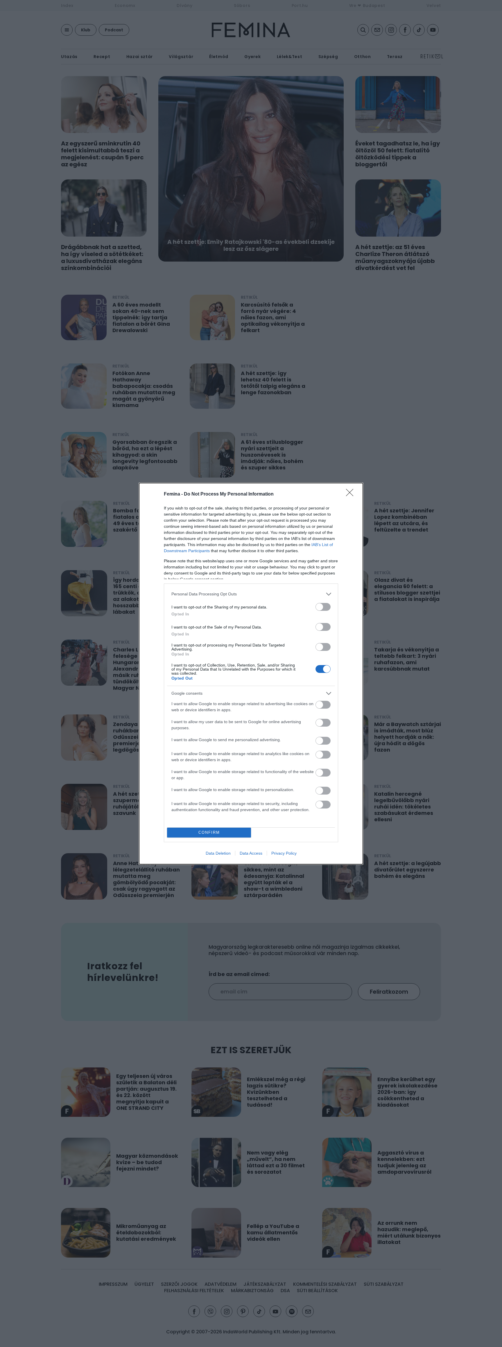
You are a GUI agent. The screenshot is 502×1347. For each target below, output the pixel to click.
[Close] (351, 494)
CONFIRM (209, 832)
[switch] (323, 607)
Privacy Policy (284, 853)
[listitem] (251, 594)
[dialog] (251, 673)
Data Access (251, 853)
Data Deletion (218, 853)
